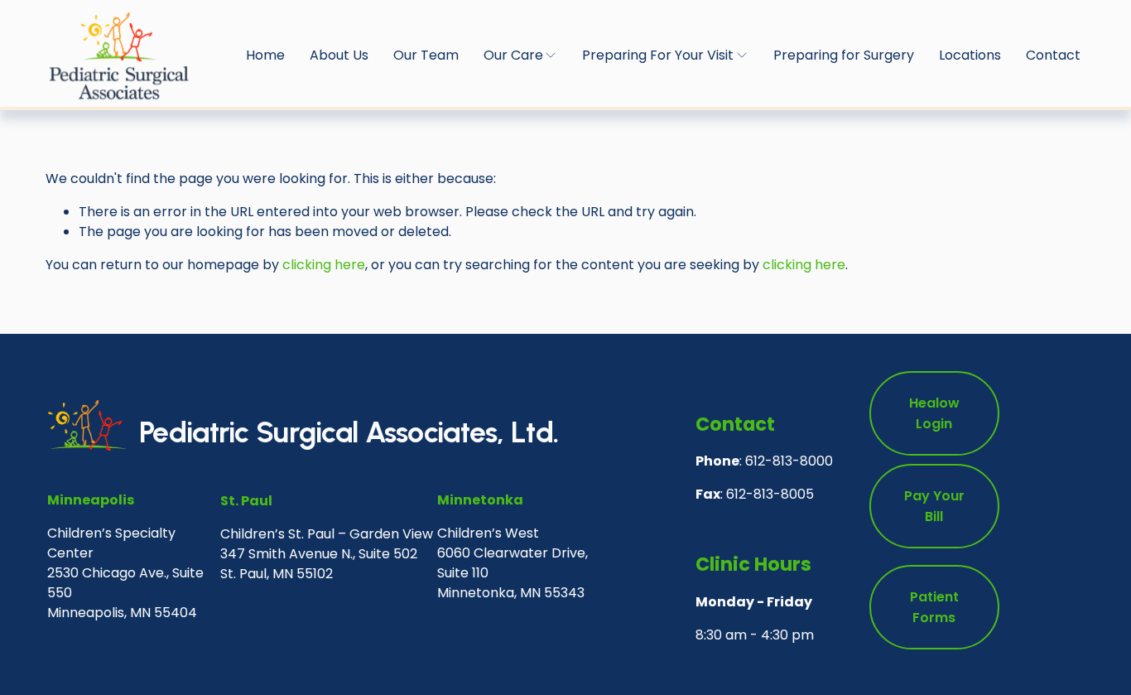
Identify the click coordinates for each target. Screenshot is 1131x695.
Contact (1053, 55)
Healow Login (934, 413)
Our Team (426, 55)
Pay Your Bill (934, 506)
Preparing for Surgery (843, 55)
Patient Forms (934, 607)
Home (265, 55)
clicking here (323, 264)
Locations (970, 55)
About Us (339, 55)
